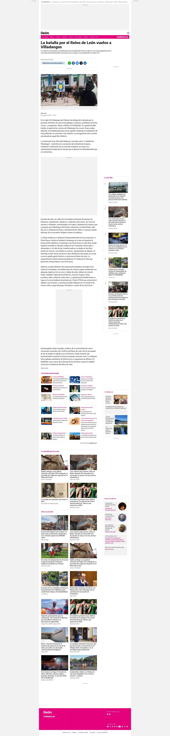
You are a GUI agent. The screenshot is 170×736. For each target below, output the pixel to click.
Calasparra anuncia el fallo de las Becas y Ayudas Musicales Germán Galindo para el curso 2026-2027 (109, 400)
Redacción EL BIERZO (47, 624)
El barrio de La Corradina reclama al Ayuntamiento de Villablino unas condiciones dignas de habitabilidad (54, 590)
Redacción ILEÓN (74, 479)
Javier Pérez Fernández (108, 518)
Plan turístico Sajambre (74, 1)
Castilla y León (94, 37)
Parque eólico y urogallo (91, 1)
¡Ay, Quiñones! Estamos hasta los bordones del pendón (110, 527)
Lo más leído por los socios (50, 451)
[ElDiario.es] (122, 37)
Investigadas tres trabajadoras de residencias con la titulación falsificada (116, 407)
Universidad (78, 37)
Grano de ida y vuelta (64, 1)
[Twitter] (81, 63)
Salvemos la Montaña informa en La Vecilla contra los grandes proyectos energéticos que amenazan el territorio (118, 296)
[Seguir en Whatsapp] (124, 726)
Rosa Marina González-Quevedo (49, 503)
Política (52, 37)
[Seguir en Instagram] (116, 726)
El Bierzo (85, 37)
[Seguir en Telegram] (114, 726)
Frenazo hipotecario (56, 1)
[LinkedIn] (85, 63)
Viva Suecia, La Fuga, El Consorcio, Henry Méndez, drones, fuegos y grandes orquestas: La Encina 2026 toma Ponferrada (53, 675)
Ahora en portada (47, 512)
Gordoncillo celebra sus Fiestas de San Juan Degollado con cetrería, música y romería (82, 674)
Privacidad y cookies (83, 732)
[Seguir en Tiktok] (122, 726)
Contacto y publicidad (102, 732)
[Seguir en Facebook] (112, 726)
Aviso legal (92, 732)
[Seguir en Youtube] (119, 726)
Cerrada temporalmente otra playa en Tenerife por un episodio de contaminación (110, 420)
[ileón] (53, 712)
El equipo (74, 732)
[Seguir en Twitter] (110, 726)
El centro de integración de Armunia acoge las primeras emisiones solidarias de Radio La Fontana (54, 562)
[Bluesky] (77, 63)
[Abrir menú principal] (128, 33)
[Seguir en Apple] (109, 714)
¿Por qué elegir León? (111, 536)
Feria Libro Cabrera (100, 1)
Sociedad (64, 37)
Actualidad (45, 37)
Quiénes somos (66, 732)
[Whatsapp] (69, 63)
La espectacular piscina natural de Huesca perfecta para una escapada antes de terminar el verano (109, 430)
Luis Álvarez (44, 594)
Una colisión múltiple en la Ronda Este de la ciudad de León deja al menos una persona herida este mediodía (117, 196)
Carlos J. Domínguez (46, 479)
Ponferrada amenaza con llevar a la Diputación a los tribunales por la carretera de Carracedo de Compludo (82, 591)
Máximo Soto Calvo (110, 531)
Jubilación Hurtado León (123, 1)
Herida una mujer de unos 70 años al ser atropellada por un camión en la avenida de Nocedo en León (117, 247)
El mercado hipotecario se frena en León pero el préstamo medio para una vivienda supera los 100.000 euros (54, 535)
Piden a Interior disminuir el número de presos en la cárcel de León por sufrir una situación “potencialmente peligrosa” (53, 647)
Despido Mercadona (109, 1)
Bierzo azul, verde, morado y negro (114, 547)
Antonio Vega (44, 539)
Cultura (58, 37)
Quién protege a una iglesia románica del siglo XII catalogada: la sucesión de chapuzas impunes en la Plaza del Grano (54, 474)
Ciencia (71, 37)
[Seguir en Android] (107, 714)
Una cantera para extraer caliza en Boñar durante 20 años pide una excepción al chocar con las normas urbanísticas (83, 474)
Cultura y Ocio (44, 368)
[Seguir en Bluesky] (108, 726)
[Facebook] (73, 63)
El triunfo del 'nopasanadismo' (109, 515)
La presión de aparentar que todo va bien (54, 500)
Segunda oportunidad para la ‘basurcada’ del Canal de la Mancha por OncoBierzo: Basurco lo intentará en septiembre (54, 619)
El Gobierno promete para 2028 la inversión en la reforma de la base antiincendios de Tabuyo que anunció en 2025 (82, 502)
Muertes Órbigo (82, 1)
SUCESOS (115, 1)
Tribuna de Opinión (110, 498)
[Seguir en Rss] (127, 726)
